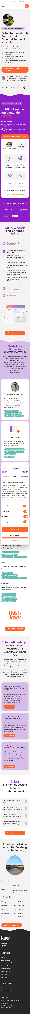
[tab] (15, 244)
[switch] (25, 511)
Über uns (4, 977)
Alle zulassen (15, 529)
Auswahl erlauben (15, 535)
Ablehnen (15, 540)
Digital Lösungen (6, 971)
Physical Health (6, 966)
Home (3, 957)
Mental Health (5, 968)
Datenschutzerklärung (8, 991)
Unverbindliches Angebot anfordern (11, 69)
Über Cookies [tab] (24, 476)
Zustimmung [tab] (5, 476)
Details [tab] (15, 476)
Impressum (4, 988)
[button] (24, 2)
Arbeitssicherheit (6, 963)
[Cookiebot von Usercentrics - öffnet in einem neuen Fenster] (21, 472)
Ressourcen (15, 1)
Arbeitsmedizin (6, 960)
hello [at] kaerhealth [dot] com (20, 891)
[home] (4, 6)
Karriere (4, 974)
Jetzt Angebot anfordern (15, 333)
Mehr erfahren (9, 707)
